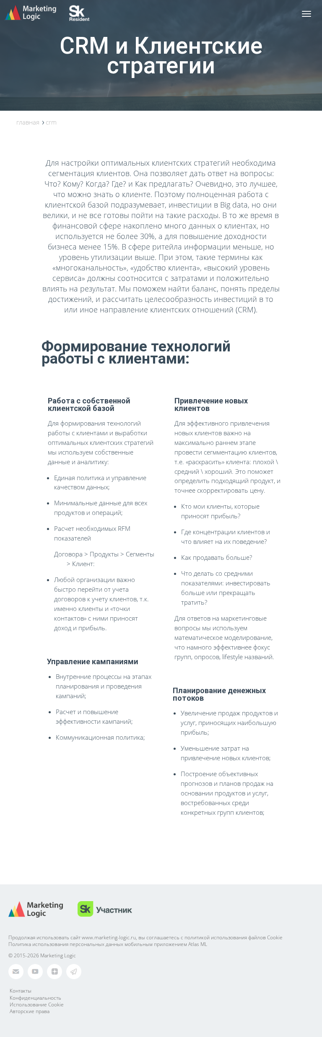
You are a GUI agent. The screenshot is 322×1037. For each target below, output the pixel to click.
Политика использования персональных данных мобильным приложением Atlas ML (107, 944)
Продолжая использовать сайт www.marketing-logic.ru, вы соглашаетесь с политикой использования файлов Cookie (145, 937)
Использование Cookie (37, 1004)
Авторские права (29, 1011)
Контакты (20, 990)
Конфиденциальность (35, 997)
